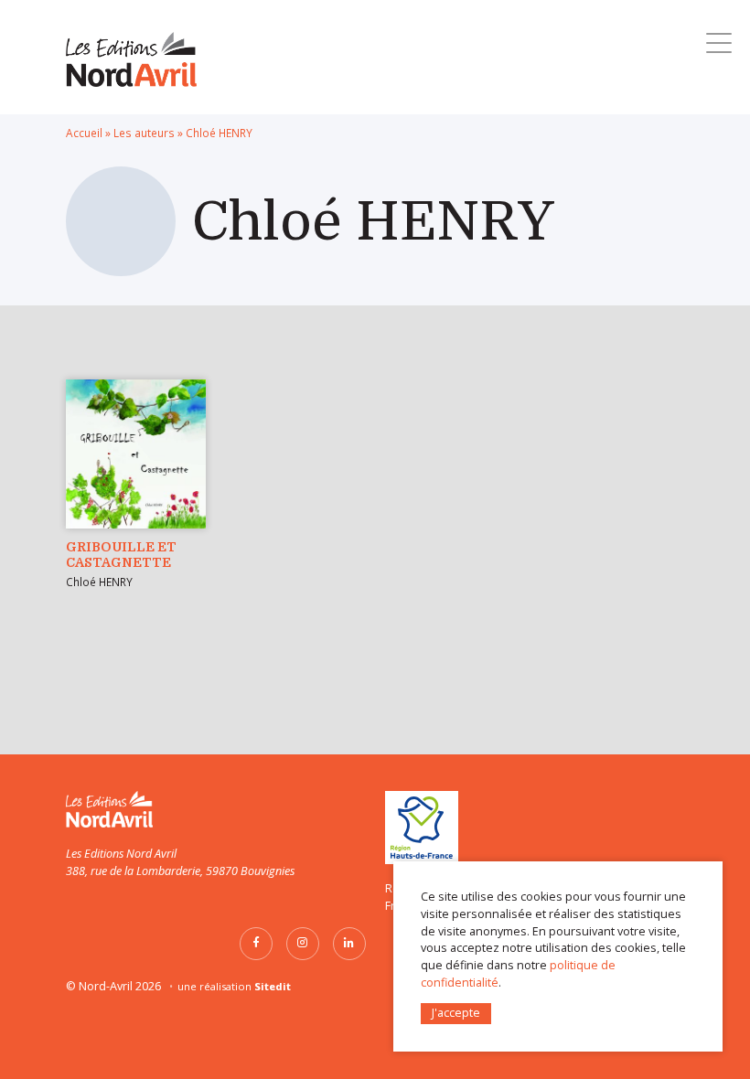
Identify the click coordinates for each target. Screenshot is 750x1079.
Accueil (84, 132)
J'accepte (456, 1012)
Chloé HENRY (99, 581)
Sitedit (272, 986)
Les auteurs (144, 132)
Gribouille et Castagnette (121, 555)
